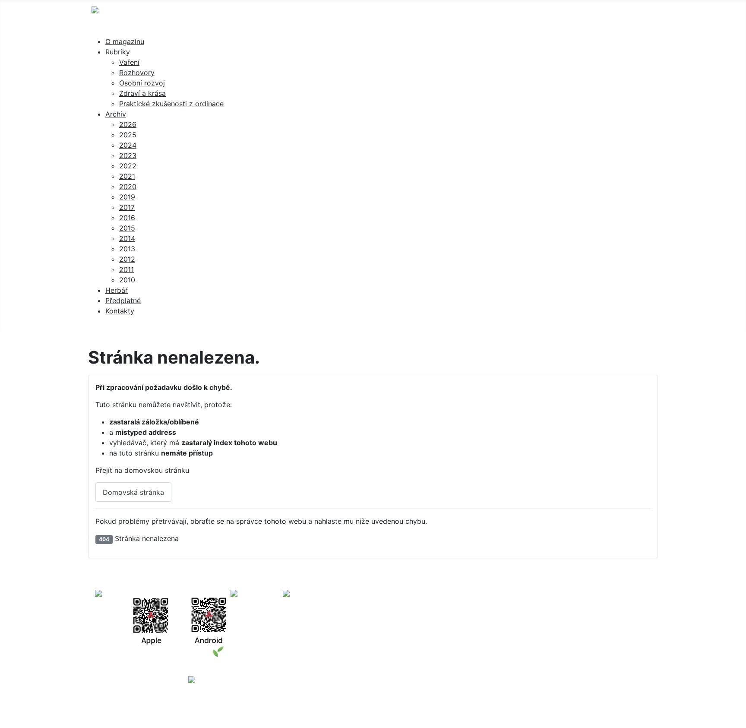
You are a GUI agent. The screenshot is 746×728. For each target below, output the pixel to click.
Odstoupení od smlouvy (495, 634)
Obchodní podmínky (396, 623)
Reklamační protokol (531, 623)
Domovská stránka (133, 492)
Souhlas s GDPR (602, 623)
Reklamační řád (463, 623)
